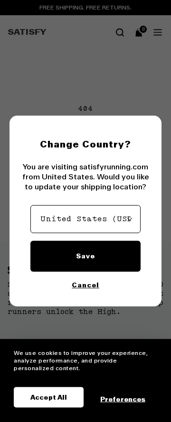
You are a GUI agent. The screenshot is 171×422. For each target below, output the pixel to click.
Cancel (85, 285)
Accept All (48, 397)
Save (85, 256)
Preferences (122, 398)
